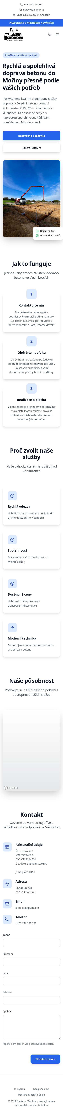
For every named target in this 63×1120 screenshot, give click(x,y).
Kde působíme (41, 1088)
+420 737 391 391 (33, 4)
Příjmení (8, 954)
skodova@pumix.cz (33, 9)
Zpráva (7, 1011)
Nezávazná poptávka (31, 136)
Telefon (7, 992)
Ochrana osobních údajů (31, 1094)
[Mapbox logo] (11, 788)
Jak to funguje (31, 147)
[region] (31, 750)
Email (6, 973)
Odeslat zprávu (45, 1059)
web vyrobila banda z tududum (31, 1105)
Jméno (6, 935)
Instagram (20, 1088)
